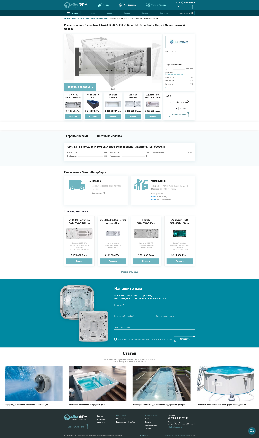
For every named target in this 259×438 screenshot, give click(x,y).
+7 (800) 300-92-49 (178, 418)
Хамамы (148, 422)
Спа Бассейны (130, 5)
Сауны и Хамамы (158, 5)
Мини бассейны (122, 419)
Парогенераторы (151, 425)
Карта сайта (144, 435)
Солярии (148, 429)
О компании (101, 419)
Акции (109, 13)
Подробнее (169, 339)
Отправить (184, 339)
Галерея (127, 13)
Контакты (164, 13)
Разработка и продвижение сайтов (177, 435)
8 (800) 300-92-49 (185, 2)
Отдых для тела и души (79, 7)
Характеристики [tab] (77, 136)
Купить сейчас (179, 114)
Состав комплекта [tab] (109, 136)
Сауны (147, 419)
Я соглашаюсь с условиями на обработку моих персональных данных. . (145, 339)
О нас (92, 13)
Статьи (145, 13)
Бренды (105, 5)
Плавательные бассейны (174, 74)
